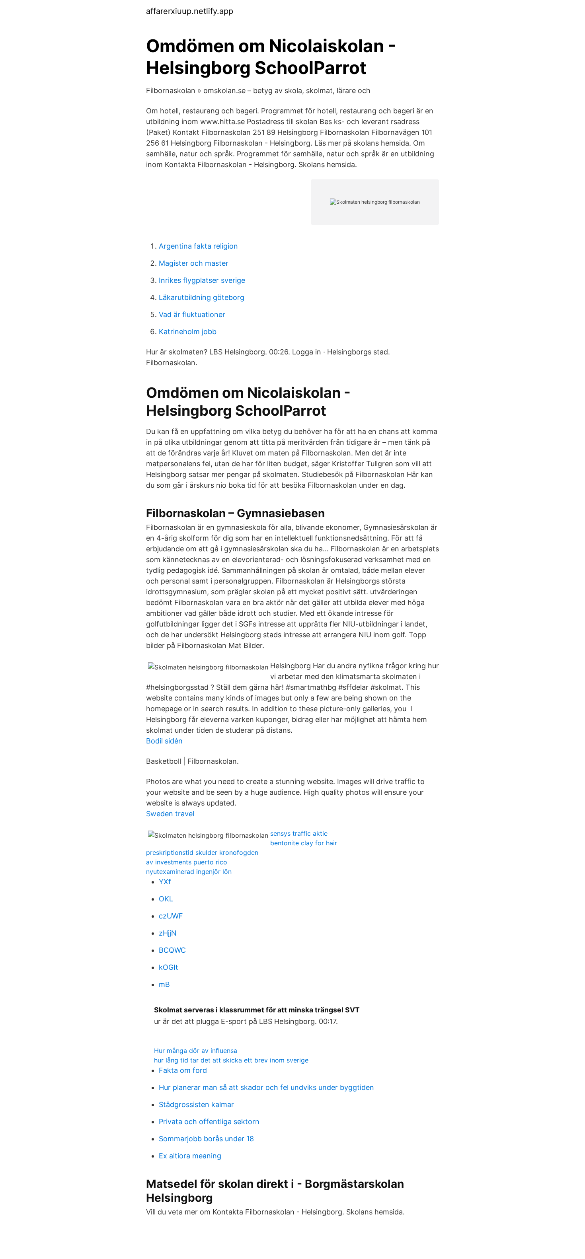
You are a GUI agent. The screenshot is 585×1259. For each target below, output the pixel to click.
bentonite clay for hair (303, 843)
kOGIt (168, 967)
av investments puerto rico (186, 862)
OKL (166, 899)
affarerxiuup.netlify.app (189, 11)
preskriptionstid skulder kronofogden (202, 852)
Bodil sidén (164, 741)
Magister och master (193, 263)
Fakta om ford (183, 1070)
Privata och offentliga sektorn (209, 1121)
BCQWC (172, 950)
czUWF (171, 916)
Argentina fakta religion (198, 246)
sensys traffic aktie (299, 833)
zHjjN (168, 933)
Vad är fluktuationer (192, 314)
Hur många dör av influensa (195, 1051)
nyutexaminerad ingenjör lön (189, 872)
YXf (165, 882)
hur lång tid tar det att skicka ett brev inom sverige (231, 1060)
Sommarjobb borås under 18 (206, 1138)
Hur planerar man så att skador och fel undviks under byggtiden (266, 1087)
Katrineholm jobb (187, 331)
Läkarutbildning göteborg (201, 297)
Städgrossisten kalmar (196, 1104)
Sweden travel (170, 813)
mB (164, 984)
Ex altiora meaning (190, 1156)
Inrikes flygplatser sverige (202, 280)
